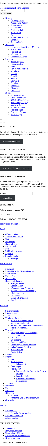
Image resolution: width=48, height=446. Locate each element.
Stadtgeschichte (17, 283)
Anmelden (7, 198)
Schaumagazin (17, 286)
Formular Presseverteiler (21, 413)
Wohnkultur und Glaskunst (22, 288)
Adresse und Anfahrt (14, 237)
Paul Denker (16, 300)
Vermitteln (9, 330)
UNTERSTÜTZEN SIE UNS (16, 169)
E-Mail (3, 193)
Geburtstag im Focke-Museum (23, 345)
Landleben (15, 295)
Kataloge (14, 258)
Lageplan (9, 253)
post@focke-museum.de (10, 224)
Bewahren (9, 386)
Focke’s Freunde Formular (22, 320)
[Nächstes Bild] (4, 122)
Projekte (8, 357)
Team (7, 316)
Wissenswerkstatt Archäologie (23, 290)
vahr (12, 359)
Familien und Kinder (19, 342)
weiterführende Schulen (21, 347)
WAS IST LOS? (6, 264)
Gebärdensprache (7, 8)
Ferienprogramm (18, 335)
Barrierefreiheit (11, 244)
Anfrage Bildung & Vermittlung (24, 332)
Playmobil (9, 269)
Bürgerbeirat (21, 381)
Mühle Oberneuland (13, 251)
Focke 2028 (16, 369)
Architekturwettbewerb (25, 378)
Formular (14, 395)
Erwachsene (16, 340)
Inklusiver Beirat (23, 376)
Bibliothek (9, 390)
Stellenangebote (12, 311)
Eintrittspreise (11, 239)
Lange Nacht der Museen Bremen (19, 271)
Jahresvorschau (11, 418)
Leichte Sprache (22, 8)
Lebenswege (21, 364)
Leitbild (8, 354)
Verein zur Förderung (20, 323)
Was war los (10, 278)
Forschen (9, 388)
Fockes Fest (10, 276)
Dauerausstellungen (13, 281)
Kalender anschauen (11, 141)
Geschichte (10, 400)
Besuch (2, 229)
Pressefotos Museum (14, 415)
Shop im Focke (11, 256)
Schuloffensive (17, 349)
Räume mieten (11, 313)
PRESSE (3, 405)
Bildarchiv (9, 393)
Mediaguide (10, 241)
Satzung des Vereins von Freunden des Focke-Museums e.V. (27, 326)
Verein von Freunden (14, 318)
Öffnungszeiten (11, 234)
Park (7, 249)
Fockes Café (10, 246)
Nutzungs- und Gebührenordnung (25, 398)
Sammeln (9, 383)
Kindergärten (16, 352)
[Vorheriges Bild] (1, 122)
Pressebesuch (11, 411)
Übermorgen (16, 366)
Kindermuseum (17, 293)
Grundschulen (17, 337)
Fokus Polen (10, 274)
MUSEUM (4, 306)
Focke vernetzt (17, 361)
